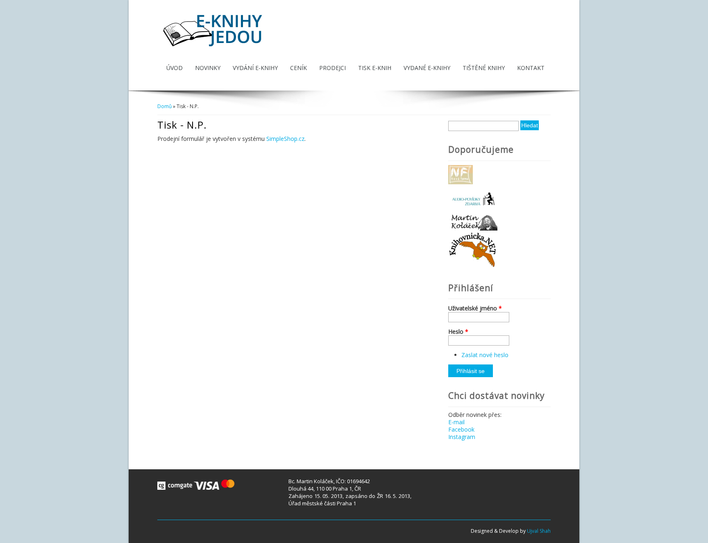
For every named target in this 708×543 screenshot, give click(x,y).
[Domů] (213, 47)
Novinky (207, 68)
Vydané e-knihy (427, 68)
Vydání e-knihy (255, 68)
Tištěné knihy (484, 68)
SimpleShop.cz (285, 139)
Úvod (174, 68)
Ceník (298, 68)
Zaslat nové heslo (484, 355)
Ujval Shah (539, 530)
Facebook (461, 429)
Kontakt (531, 68)
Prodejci (332, 68)
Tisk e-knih (374, 68)
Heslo (458, 331)
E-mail (456, 422)
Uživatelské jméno (475, 308)
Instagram (461, 437)
